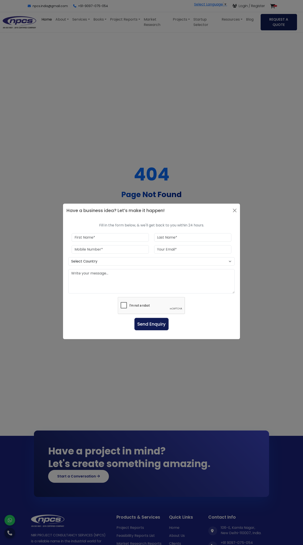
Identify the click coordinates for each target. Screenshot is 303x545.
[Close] (234, 211)
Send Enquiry (151, 325)
